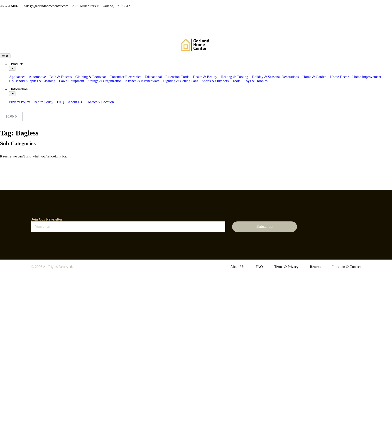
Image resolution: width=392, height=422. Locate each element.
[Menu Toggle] (5, 56)
